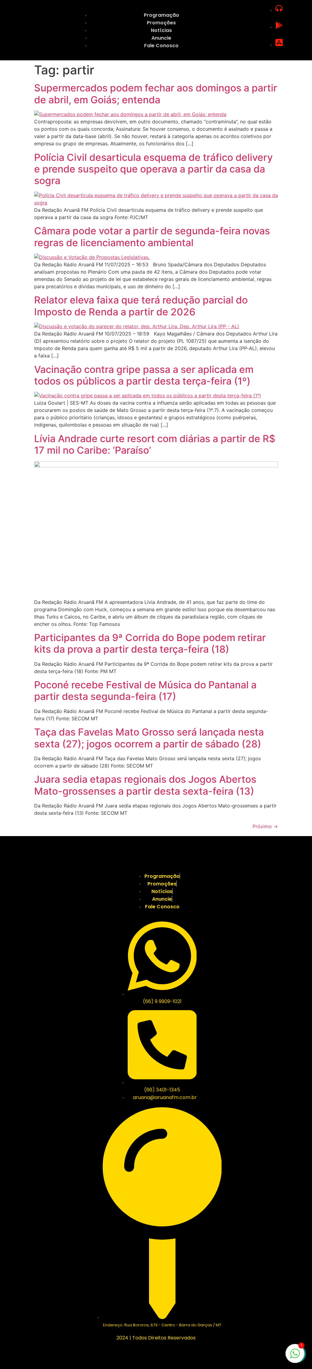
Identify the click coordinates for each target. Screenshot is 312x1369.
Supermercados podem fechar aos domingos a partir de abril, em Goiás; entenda (155, 93)
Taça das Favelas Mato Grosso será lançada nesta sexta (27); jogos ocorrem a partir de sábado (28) (149, 738)
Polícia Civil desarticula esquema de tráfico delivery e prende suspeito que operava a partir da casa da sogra (153, 169)
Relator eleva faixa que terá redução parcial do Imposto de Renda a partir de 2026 (141, 305)
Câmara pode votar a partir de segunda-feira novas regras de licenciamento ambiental (152, 236)
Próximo (265, 826)
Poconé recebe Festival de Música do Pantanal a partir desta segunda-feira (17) (145, 690)
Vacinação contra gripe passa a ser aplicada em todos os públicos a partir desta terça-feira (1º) (144, 375)
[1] (295, 1356)
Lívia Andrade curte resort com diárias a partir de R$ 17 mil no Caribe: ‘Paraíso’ (154, 444)
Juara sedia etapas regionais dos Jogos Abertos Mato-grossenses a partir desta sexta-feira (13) (145, 785)
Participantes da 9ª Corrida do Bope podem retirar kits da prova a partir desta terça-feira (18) (150, 643)
